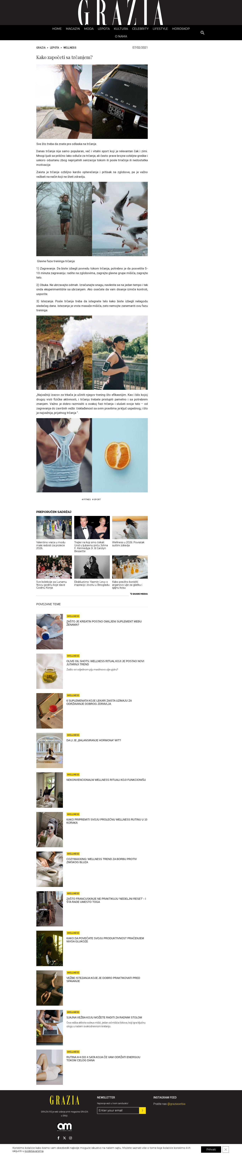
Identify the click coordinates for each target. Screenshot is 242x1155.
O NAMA (121, 36)
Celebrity (140, 28)
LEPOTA (104, 28)
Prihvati (211, 1149)
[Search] (202, 33)
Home (57, 28)
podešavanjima (34, 1151)
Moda (89, 28)
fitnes (87, 499)
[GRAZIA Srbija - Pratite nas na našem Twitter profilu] (64, 1138)
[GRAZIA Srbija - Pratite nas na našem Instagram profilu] (70, 1138)
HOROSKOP (181, 28)
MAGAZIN (73, 28)
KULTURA (121, 28)
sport (97, 499)
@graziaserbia (176, 1104)
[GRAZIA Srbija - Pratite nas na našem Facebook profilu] (58, 1138)
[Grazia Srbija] (121, 12)
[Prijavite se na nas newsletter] (142, 1110)
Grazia (41, 47)
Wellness (69, 47)
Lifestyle (160, 28)
